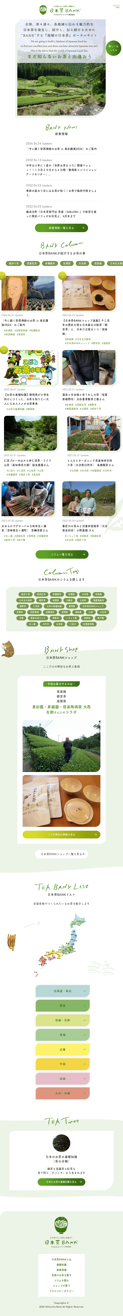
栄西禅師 (34, 612)
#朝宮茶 (95, 343)
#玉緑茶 (84, 409)
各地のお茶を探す (62, 1275)
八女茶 (103, 612)
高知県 (78, 612)
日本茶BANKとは (61, 1259)
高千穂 (100, 618)
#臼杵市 (107, 470)
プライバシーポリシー (61, 1291)
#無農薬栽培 (71, 409)
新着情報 (61, 1270)
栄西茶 (19, 612)
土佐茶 (83, 600)
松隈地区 (50, 612)
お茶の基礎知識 (54, 606)
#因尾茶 (84, 536)
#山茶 (40, 470)
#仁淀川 (11, 470)
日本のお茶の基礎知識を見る (61, 1182)
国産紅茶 (32, 263)
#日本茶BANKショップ (77, 343)
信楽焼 (98, 263)
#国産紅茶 (80, 405)
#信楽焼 (69, 339)
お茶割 (59, 624)
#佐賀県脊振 (21, 330)
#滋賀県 (106, 343)
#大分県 (84, 470)
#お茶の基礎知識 (16, 409)
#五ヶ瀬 (8, 536)
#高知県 (36, 474)
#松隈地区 (34, 330)
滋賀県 (56, 600)
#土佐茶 (31, 470)
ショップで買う (61, 1285)
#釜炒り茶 (95, 409)
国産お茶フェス (37, 618)
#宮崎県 (31, 536)
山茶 (91, 612)
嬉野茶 (23, 606)
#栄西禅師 (9, 334)
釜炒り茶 (14, 263)
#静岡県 (30, 409)
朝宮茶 (42, 600)
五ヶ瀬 (32, 624)
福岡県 (65, 612)
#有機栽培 (12, 474)
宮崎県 (87, 618)
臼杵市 (46, 624)
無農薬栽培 (98, 600)
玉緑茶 (69, 600)
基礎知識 (61, 1264)
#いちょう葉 (71, 536)
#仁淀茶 (21, 470)
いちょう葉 (71, 618)
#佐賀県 (8, 330)
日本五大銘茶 (25, 600)
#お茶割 (74, 470)
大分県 (82, 263)
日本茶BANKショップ (93, 606)
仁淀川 (73, 624)
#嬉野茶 (92, 405)
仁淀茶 (36, 606)
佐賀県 (67, 263)
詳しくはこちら (113, 48)
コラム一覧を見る (62, 554)
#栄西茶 (21, 334)
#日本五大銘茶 (83, 339)
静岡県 (72, 606)
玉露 (21, 618)
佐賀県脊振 (88, 624)
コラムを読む (61, 1280)
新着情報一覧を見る (61, 228)
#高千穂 (21, 540)
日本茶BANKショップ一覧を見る (61, 854)
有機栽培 (50, 263)
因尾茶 (56, 618)
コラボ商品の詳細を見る (61, 834)
